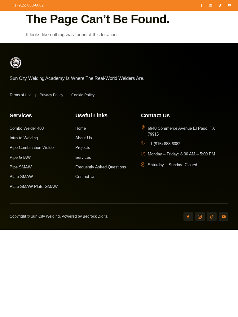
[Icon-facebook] (201, 5)
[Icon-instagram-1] (211, 5)
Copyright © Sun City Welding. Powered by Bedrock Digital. (59, 216)
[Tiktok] (220, 5)
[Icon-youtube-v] (223, 216)
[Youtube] (229, 5)
